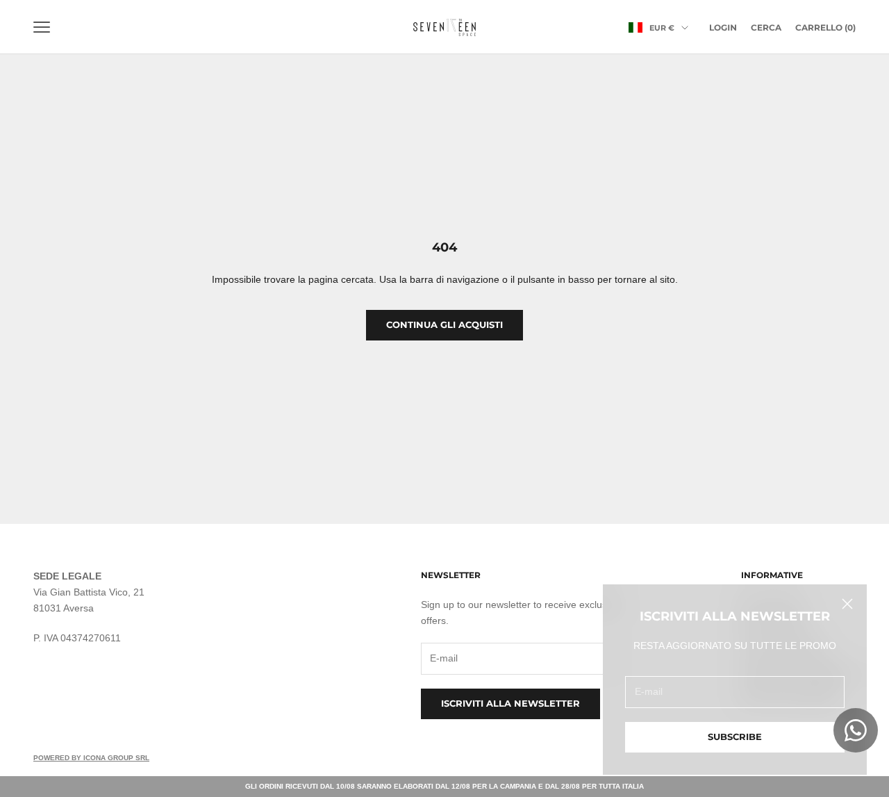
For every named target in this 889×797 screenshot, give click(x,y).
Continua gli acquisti (444, 324)
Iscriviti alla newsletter (510, 703)
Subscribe (735, 736)
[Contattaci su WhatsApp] (855, 730)
